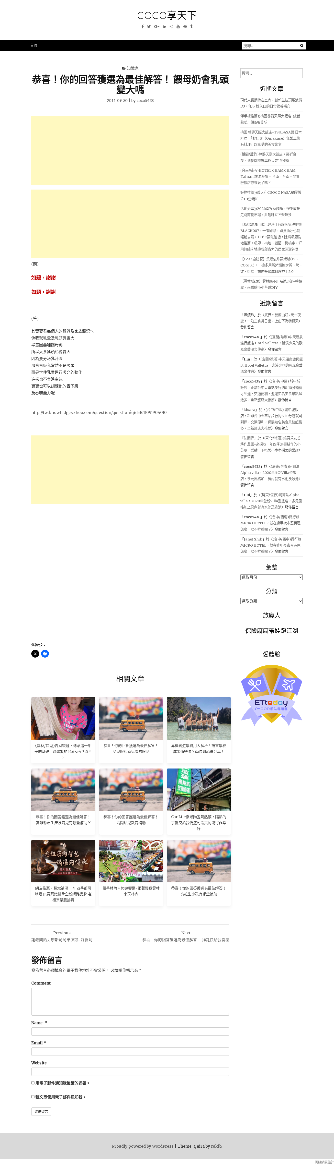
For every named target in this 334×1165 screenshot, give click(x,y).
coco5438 (145, 100)
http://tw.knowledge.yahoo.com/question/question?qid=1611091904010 (99, 412)
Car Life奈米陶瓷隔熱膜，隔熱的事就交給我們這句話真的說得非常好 (198, 823)
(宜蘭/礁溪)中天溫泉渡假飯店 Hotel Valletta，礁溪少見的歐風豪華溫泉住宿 (271, 343)
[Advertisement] (130, 150)
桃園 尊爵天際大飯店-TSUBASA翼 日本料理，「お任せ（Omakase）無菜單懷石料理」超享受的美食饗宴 (271, 138)
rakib (216, 1146)
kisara (249, 410)
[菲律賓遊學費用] (199, 718)
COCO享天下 (167, 15)
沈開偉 (249, 438)
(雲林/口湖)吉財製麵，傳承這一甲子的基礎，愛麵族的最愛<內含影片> (63, 751)
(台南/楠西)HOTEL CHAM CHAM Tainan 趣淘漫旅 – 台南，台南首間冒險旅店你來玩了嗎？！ (270, 176)
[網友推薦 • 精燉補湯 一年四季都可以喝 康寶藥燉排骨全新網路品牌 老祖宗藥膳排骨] (63, 861)
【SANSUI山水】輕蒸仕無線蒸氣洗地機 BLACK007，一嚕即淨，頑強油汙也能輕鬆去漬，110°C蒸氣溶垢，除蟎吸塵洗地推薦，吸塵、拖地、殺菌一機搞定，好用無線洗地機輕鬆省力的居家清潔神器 (271, 237)
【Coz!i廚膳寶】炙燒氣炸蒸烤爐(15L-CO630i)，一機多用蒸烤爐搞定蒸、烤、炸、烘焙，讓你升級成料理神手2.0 (271, 265)
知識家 (133, 68)
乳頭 (59, 338)
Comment (41, 983)
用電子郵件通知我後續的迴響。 (62, 1083)
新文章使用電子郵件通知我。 (60, 1096)
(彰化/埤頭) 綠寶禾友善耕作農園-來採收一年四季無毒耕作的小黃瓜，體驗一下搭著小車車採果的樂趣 (270, 444)
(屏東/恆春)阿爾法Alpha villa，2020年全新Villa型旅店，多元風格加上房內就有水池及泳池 (269, 472)
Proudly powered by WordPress (143, 1146)
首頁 (34, 45)
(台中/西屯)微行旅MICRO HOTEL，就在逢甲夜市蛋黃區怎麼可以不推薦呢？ (270, 523)
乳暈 (47, 338)
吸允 (47, 365)
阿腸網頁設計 (324, 1162)
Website (39, 1062)
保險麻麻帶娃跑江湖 (271, 630)
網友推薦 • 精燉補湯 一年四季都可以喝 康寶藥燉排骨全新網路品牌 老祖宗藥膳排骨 (63, 894)
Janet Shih (253, 539)
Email (38, 1042)
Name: (39, 1022)
